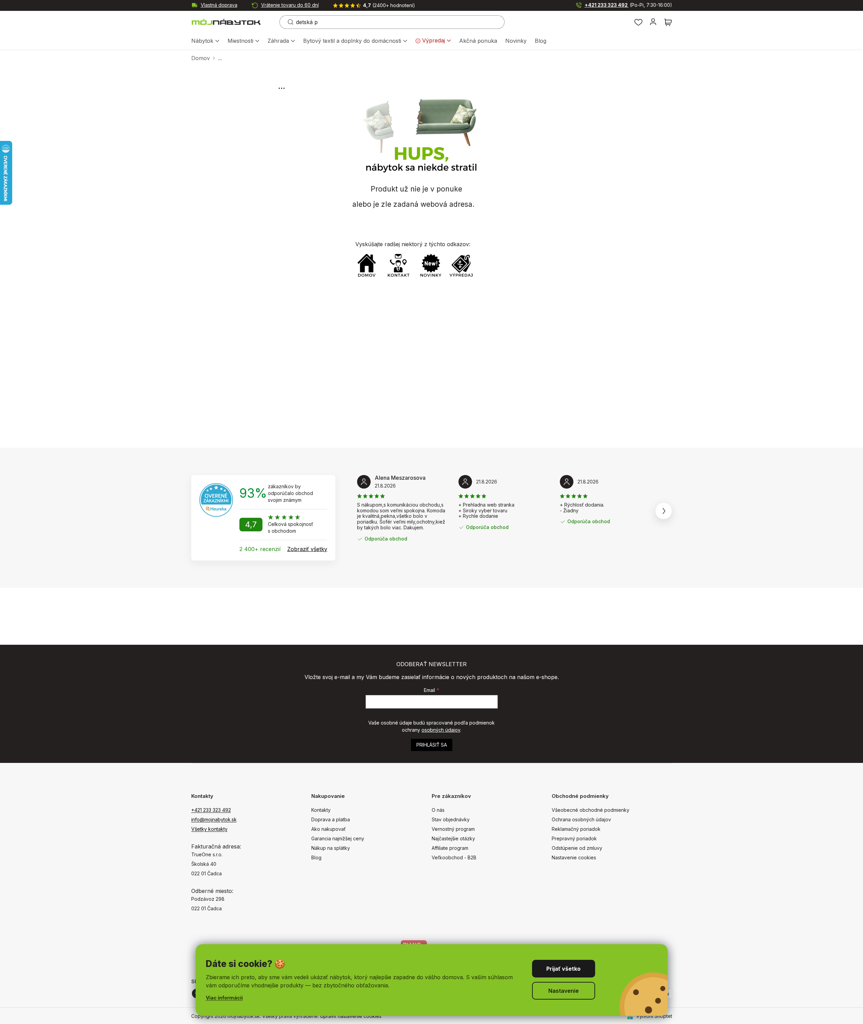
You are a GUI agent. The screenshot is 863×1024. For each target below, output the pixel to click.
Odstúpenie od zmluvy (577, 848)
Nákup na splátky (330, 848)
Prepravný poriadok (574, 838)
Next (663, 511)
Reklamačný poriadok (576, 829)
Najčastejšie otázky (453, 838)
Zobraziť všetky (307, 549)
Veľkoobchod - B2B (454, 857)
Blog (316, 857)
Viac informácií (224, 998)
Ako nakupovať (328, 829)
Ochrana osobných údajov (581, 819)
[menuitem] (205, 41)
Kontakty (321, 810)
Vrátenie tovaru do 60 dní (290, 5)
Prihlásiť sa (431, 745)
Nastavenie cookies (574, 857)
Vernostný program (453, 829)
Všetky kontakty (209, 829)
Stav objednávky (451, 819)
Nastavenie (563, 990)
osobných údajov (440, 730)
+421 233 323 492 (628, 5)
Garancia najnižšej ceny (337, 838)
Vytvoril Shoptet (654, 1016)
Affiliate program (450, 848)
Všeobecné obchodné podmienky (590, 810)
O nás (438, 810)
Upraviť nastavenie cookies (350, 1016)
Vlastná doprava (219, 5)
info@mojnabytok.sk (214, 819)
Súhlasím (563, 968)
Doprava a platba (330, 819)
